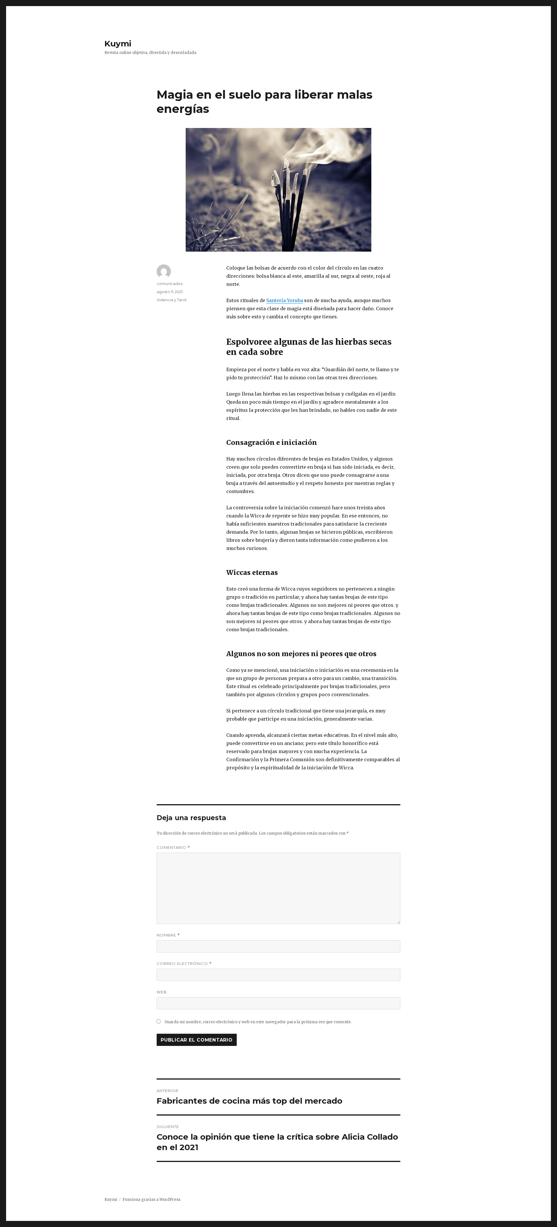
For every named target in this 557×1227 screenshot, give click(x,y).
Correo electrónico (184, 963)
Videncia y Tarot (172, 299)
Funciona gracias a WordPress (151, 1199)
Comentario (173, 847)
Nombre (168, 935)
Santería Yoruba (284, 300)
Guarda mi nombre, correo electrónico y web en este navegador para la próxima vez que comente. (258, 1022)
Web (162, 992)
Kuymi (117, 43)
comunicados (169, 283)
